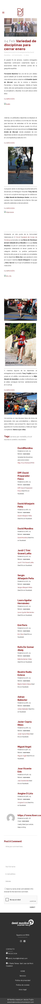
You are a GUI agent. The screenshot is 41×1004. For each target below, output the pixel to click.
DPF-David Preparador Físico (24, 476)
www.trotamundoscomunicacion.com (20, 1002)
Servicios (23, 976)
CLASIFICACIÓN (9, 99)
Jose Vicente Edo (23, 780)
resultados (22, 439)
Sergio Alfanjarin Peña (25, 587)
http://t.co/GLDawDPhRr (26, 463)
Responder (26, 454)
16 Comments (17, 55)
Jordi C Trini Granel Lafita (26, 562)
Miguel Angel (24, 746)
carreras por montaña (18, 437)
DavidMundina (25, 448)
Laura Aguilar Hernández (26, 612)
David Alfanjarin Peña (25, 516)
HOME (22, 971)
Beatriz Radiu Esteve (24, 684)
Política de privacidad (22, 980)
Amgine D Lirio (25, 793)
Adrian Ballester (23, 709)
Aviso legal (23, 989)
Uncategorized (22, 52)
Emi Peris (22, 625)
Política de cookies (22, 985)
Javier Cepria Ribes (24, 734)
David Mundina (25, 528)
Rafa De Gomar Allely (25, 659)
